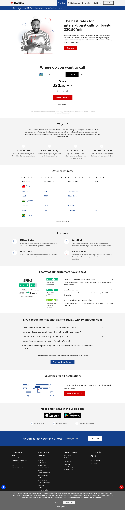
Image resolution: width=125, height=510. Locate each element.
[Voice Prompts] (14, 253)
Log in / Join (108, 3)
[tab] (21, 177)
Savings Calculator (44, 473)
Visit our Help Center (62, 362)
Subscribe (95, 438)
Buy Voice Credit (62, 97)
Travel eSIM (41, 485)
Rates (41, 460)
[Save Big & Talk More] (37, 390)
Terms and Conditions (18, 463)
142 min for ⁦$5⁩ (73, 191)
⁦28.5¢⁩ (46, 211)
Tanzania (29, 215)
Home (13, 455)
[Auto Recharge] (67, 253)
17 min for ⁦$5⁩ (72, 211)
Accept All (69, 502)
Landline (25, 191)
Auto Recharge (79, 251)
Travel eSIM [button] (86, 3)
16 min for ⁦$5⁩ (72, 206)
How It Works (43, 490)
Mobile (24, 196)
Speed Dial (77, 240)
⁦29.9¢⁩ (46, 206)
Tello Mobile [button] (97, 3)
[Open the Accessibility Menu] (3, 487)
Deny (56, 502)
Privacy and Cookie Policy (19, 460)
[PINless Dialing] (14, 241)
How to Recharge (44, 482)
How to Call (39, 8)
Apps (60, 8)
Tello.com (67, 464)
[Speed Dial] (67, 241)
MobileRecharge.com (70, 467)
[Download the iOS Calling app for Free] (52, 415)
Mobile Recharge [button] (74, 3)
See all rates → (62, 104)
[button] (62, 3)
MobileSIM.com (68, 469)
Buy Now (70, 48)
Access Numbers (51, 8)
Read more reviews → (27, 296)
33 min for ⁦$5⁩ (72, 196)
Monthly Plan (28, 8)
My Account (15, 458)
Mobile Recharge (43, 475)
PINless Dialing (27, 240)
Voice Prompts (26, 251)
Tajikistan (29, 201)
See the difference (74, 393)
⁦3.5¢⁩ (45, 191)
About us (14, 465)
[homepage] (17, 3)
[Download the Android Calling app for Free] (72, 415)
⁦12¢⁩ (96, 196)
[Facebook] (92, 456)
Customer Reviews (17, 468)
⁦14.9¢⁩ (46, 196)
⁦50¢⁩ (96, 211)
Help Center (67, 455)
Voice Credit (41, 455)
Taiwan (28, 186)
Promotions (43, 480)
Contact (66, 458)
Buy (14, 8)
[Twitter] (96, 456)
